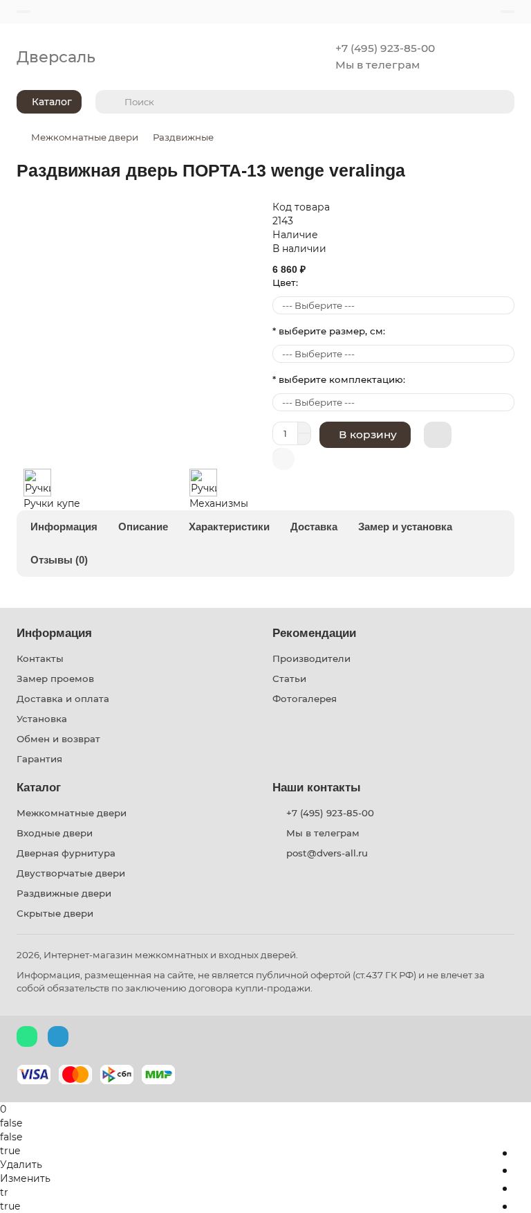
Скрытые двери (55, 913)
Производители (311, 658)
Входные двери (55, 832)
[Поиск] (500, 102)
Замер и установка (405, 526)
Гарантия (39, 758)
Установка (42, 718)
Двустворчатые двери (71, 873)
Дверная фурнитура (66, 853)
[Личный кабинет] (507, 11)
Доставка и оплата (63, 698)
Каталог (39, 787)
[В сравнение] (283, 459)
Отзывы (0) (59, 560)
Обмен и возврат (58, 738)
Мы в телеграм (377, 64)
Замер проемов (55, 678)
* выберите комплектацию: (338, 379)
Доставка (313, 526)
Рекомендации (314, 633)
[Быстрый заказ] (437, 435)
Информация (63, 526)
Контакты (40, 658)
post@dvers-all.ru (327, 853)
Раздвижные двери (64, 893)
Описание (143, 526)
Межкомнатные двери (84, 137)
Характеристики (229, 526)
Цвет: (285, 282)
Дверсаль (56, 56)
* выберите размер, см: (328, 330)
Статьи (289, 678)
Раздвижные (183, 137)
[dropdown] (23, 11)
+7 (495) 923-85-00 (385, 48)
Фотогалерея (304, 698)
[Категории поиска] (105, 102)
